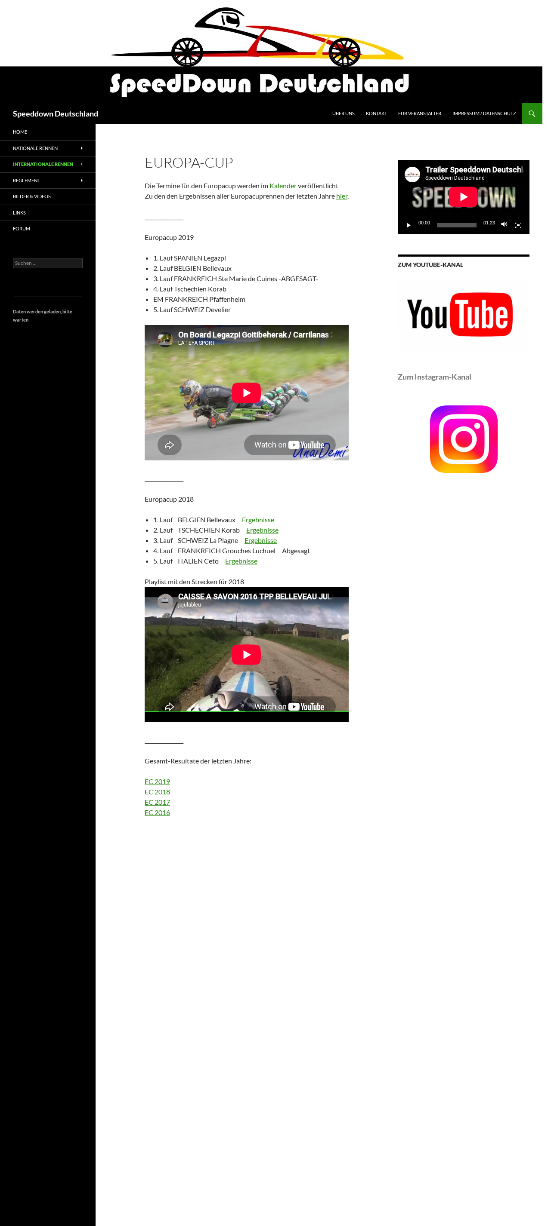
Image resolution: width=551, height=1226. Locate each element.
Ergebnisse (258, 519)
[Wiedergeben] (409, 225)
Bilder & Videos (32, 196)
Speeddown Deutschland (55, 113)
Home (20, 132)
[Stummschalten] (504, 225)
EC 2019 (157, 781)
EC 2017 (157, 802)
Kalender (283, 185)
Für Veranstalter (419, 113)
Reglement (26, 180)
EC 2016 (157, 812)
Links (19, 212)
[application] (463, 197)
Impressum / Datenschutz (484, 113)
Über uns (343, 113)
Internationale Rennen (43, 164)
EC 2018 (157, 792)
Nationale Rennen (35, 148)
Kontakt (376, 113)
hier (341, 196)
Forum (21, 228)
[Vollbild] (518, 225)
